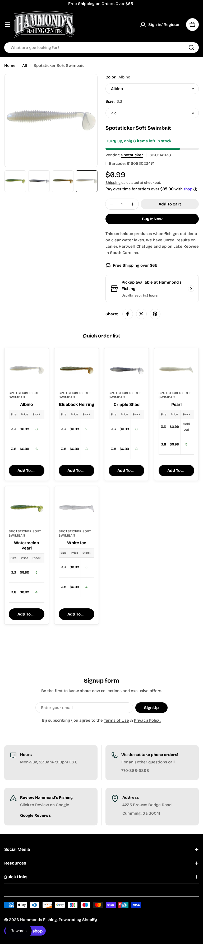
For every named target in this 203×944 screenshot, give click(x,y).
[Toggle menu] (7, 24)
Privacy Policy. (147, 720)
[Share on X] (141, 314)
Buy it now (152, 219)
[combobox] (101, 47)
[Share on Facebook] (127, 314)
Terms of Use (116, 720)
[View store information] (191, 288)
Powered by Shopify (78, 919)
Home (10, 65)
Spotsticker (132, 155)
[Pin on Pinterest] (155, 314)
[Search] (191, 47)
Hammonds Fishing (38, 919)
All (24, 65)
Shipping (113, 182)
